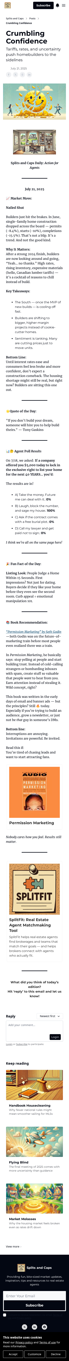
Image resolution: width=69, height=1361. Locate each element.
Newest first (47, 1016)
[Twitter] (24, 1327)
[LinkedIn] (34, 1327)
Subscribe (43, 5)
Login (55, 1037)
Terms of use (47, 1342)
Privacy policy (24, 1342)
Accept (13, 1354)
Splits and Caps (15, 18)
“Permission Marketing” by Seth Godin (33, 632)
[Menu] (57, 5)
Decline (56, 1354)
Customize (34, 1354)
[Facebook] (44, 1327)
